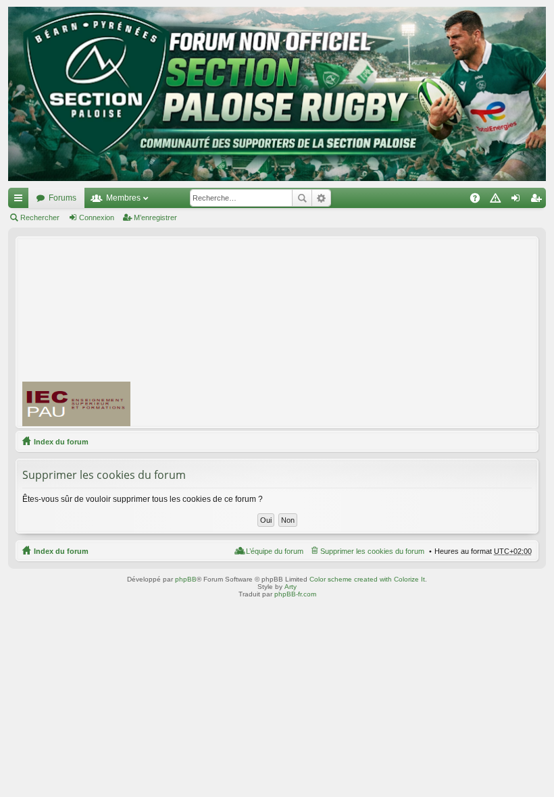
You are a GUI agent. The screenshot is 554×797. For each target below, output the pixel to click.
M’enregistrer (155, 217)
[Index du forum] (277, 94)
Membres (123, 198)
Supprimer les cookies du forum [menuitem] (372, 551)
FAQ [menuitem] (479, 200)
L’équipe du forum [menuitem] (274, 551)
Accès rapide (21, 200)
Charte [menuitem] (497, 200)
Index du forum (61, 442)
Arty (290, 586)
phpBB (186, 579)
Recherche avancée (321, 198)
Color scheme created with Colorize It (367, 579)
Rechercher (302, 198)
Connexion (96, 217)
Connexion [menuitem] (518, 200)
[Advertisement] (348, 331)
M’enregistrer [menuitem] (538, 200)
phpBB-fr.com (295, 594)
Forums (62, 198)
